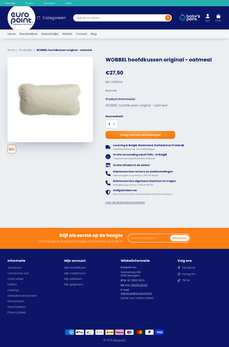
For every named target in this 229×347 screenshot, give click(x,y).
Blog (94, 34)
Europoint (119, 340)
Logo (19, 17)
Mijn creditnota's (75, 273)
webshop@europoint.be (136, 293)
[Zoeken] (168, 18)
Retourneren (16, 301)
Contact (81, 34)
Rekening (207, 18)
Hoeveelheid (114, 116)
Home (12, 34)
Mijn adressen (73, 279)
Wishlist (67, 34)
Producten (25, 50)
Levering (13, 290)
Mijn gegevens (73, 284)
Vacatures (14, 267)
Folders (12, 284)
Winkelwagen (218, 18)
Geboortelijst (50, 34)
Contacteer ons (18, 273)
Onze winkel (15, 279)
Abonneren (180, 237)
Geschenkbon (28, 34)
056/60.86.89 (139, 285)
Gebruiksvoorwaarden (22, 296)
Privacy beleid (17, 312)
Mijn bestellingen (75, 267)
